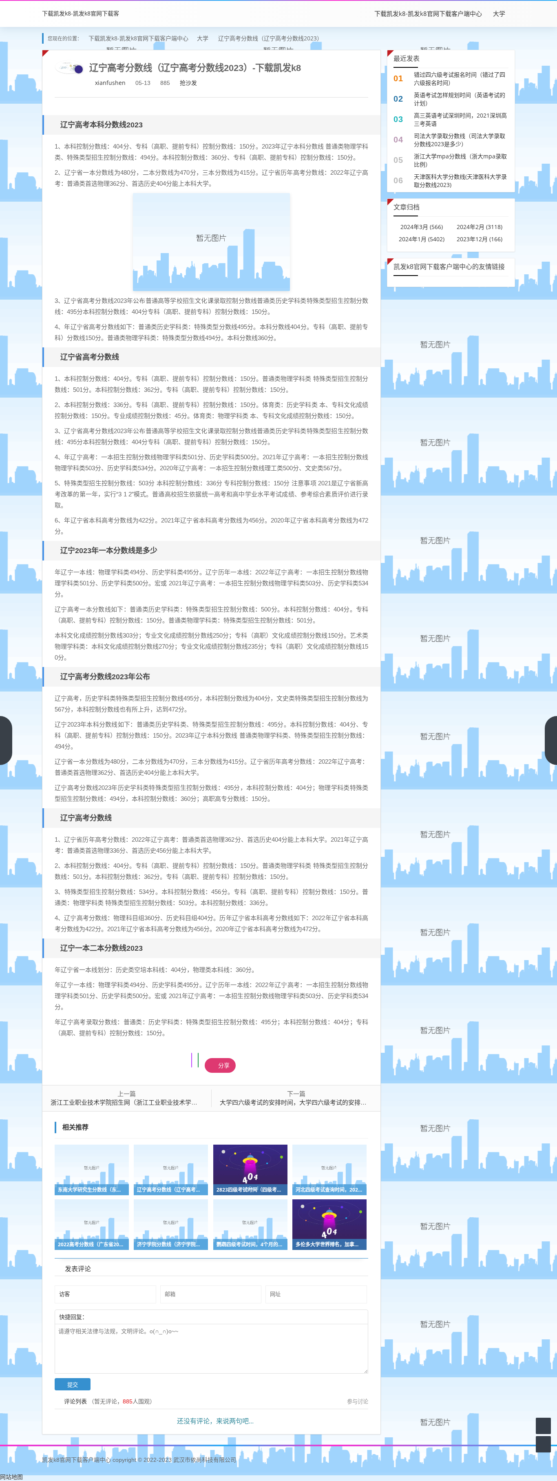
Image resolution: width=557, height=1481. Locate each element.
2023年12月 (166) (479, 239)
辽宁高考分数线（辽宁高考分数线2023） (270, 38)
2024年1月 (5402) (421, 239)
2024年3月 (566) (421, 227)
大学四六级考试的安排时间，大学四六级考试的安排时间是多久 (305, 1102)
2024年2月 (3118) (479, 227)
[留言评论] (543, 1426)
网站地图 (11, 1477)
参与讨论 (357, 1401)
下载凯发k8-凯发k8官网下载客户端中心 (428, 13)
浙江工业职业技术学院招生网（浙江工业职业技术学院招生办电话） (142, 1102)
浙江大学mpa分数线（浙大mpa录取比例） (460, 160)
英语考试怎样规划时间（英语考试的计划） (459, 99)
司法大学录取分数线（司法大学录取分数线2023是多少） (459, 140)
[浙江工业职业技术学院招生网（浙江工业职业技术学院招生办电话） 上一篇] (6, 740)
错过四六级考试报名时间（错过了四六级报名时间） (459, 79)
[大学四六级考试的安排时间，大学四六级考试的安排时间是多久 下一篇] (551, 740)
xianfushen (110, 83)
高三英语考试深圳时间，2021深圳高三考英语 (460, 119)
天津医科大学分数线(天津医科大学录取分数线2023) (460, 181)
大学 (499, 13)
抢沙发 (188, 83)
